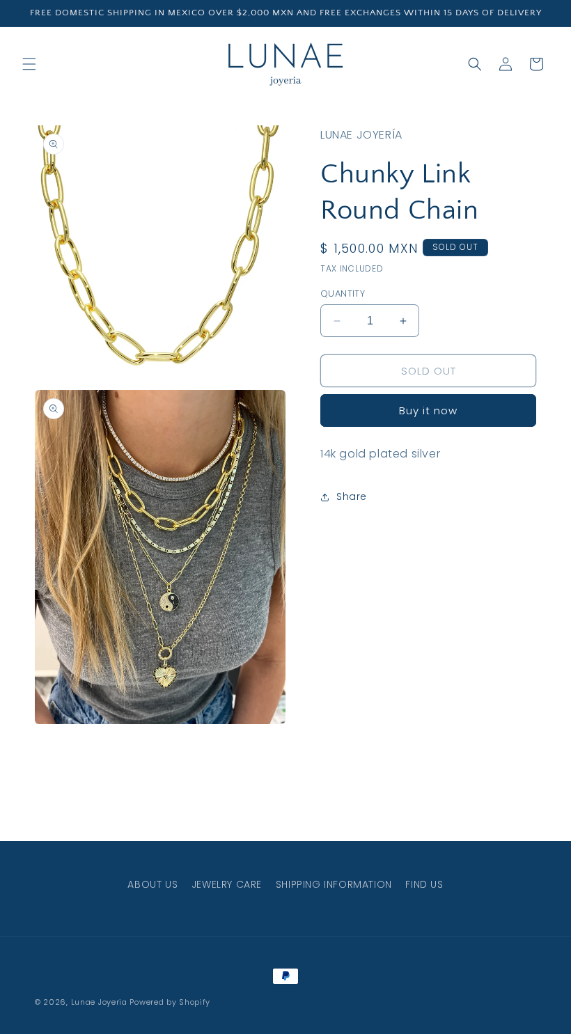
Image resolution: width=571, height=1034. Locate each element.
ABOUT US (152, 884)
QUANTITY (342, 293)
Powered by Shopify (170, 1002)
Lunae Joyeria (99, 1002)
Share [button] (351, 496)
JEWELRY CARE (226, 884)
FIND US (424, 884)
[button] (29, 64)
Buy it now (428, 410)
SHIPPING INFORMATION (334, 884)
